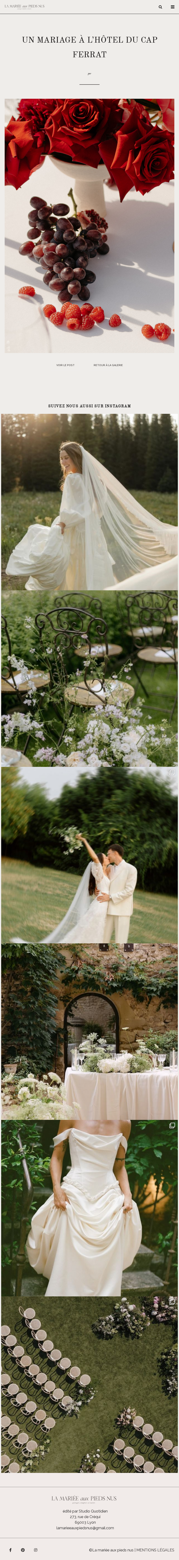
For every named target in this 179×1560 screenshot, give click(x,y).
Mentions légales (155, 1550)
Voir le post (65, 365)
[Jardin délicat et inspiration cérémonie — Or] (89, 1384)
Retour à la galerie (108, 365)
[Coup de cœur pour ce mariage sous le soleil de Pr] (89, 1208)
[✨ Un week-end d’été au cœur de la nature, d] (89, 855)
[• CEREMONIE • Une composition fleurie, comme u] (89, 678)
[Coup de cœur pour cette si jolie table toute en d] (89, 1031)
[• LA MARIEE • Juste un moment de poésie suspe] (89, 502)
